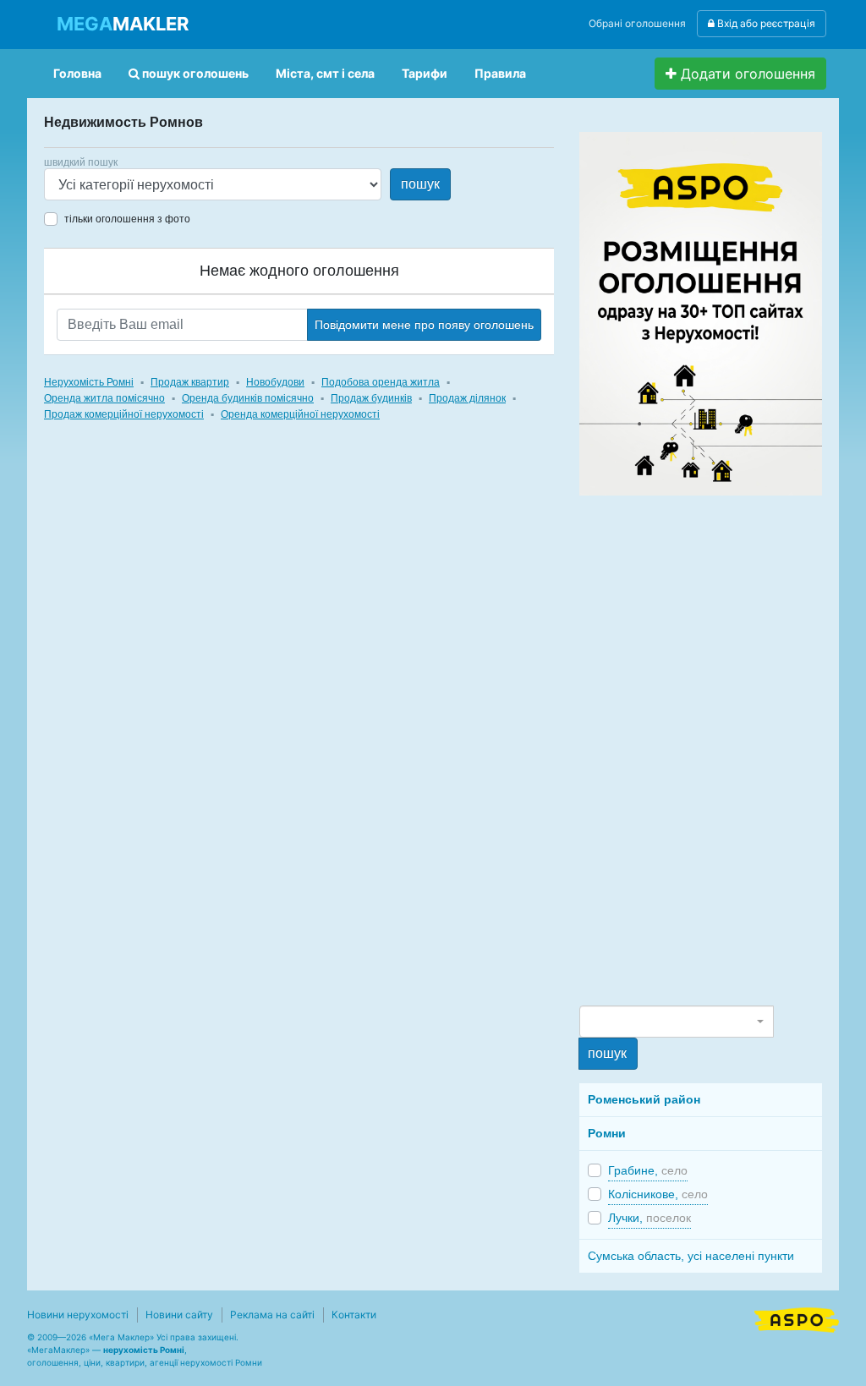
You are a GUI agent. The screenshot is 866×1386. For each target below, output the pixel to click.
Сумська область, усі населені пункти (691, 1256)
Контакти (354, 1314)
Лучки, (649, 1217)
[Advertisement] (706, 749)
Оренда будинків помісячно (248, 398)
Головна (77, 73)
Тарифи (424, 73)
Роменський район (644, 1099)
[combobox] (676, 1021)
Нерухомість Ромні (89, 382)
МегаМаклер (58, 1350)
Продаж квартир (190, 382)
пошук (420, 184)
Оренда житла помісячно (104, 398)
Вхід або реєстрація (765, 23)
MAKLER (123, 24)
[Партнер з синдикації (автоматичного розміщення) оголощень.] (796, 1318)
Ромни (607, 1133)
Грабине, (648, 1170)
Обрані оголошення (637, 23)
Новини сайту (179, 1314)
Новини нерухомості (78, 1314)
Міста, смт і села (325, 73)
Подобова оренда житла (380, 382)
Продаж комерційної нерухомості (124, 414)
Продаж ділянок (467, 398)
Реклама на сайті (272, 1314)
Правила (500, 73)
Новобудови (275, 382)
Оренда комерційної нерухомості (300, 414)
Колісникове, (658, 1194)
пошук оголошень (194, 73)
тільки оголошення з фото (127, 219)
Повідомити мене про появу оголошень (424, 324)
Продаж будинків (371, 398)
